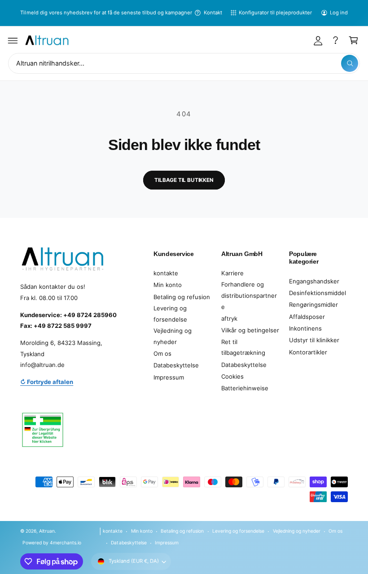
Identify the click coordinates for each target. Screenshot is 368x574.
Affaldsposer (307, 316)
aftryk (229, 318)
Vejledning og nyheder (172, 336)
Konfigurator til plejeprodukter (275, 12)
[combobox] (184, 63)
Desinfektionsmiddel (317, 292)
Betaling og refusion (181, 296)
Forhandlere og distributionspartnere (249, 295)
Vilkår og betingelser (250, 330)
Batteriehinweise (244, 388)
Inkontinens (305, 328)
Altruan (47, 531)
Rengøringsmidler (313, 304)
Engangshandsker (314, 281)
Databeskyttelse (176, 365)
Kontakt (213, 12)
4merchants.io (65, 542)
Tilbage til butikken (184, 180)
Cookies (232, 376)
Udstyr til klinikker (314, 340)
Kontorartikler (308, 352)
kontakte (165, 273)
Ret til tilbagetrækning (243, 347)
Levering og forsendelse (170, 314)
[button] (13, 40)
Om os (162, 353)
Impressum (168, 377)
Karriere (232, 273)
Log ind (339, 12)
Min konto (167, 284)
